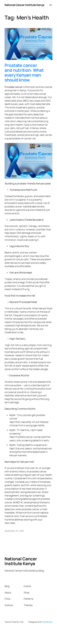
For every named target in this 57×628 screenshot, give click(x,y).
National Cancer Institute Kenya (24, 5)
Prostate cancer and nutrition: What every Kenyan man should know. (24, 72)
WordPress (47, 621)
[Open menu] (50, 5)
